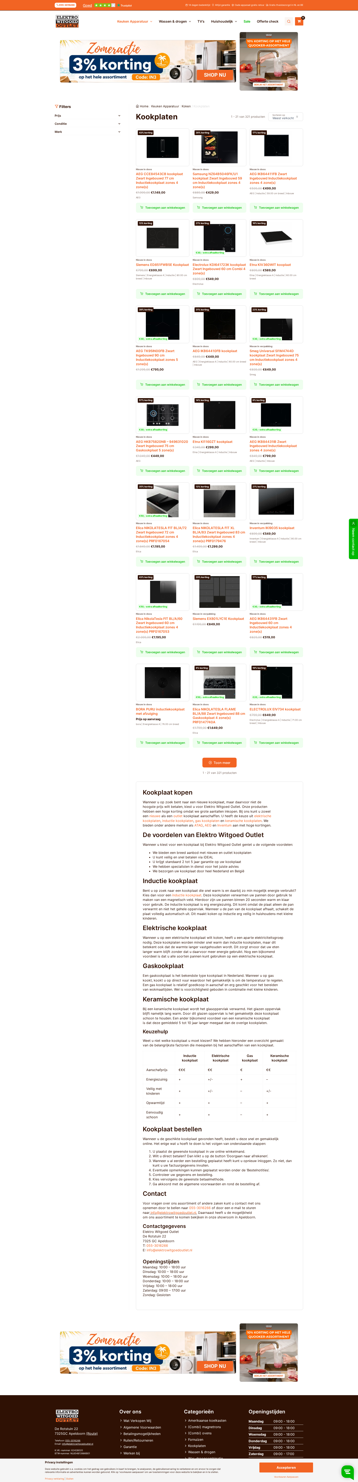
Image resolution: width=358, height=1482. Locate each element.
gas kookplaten (207, 821)
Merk (58, 131)
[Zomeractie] (148, 61)
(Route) (92, 1433)
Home (144, 106)
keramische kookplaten (243, 821)
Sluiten (69, 1479)
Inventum (224, 825)
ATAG (198, 825)
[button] (150, 21)
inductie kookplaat (186, 895)
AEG (208, 825)
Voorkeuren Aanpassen (286, 1477)
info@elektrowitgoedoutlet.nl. (174, 1213)
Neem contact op (353, 541)
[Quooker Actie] (268, 61)
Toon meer (222, 763)
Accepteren (286, 1467)
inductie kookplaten (177, 821)
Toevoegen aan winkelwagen (165, 742)
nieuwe (154, 816)
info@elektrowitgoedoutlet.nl (169, 1250)
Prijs (58, 115)
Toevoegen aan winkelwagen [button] (165, 207)
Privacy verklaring (54, 1479)
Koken (186, 106)
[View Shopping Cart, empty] (299, 21)
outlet (178, 816)
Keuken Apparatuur (165, 106)
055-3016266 (200, 1208)
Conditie (61, 123)
